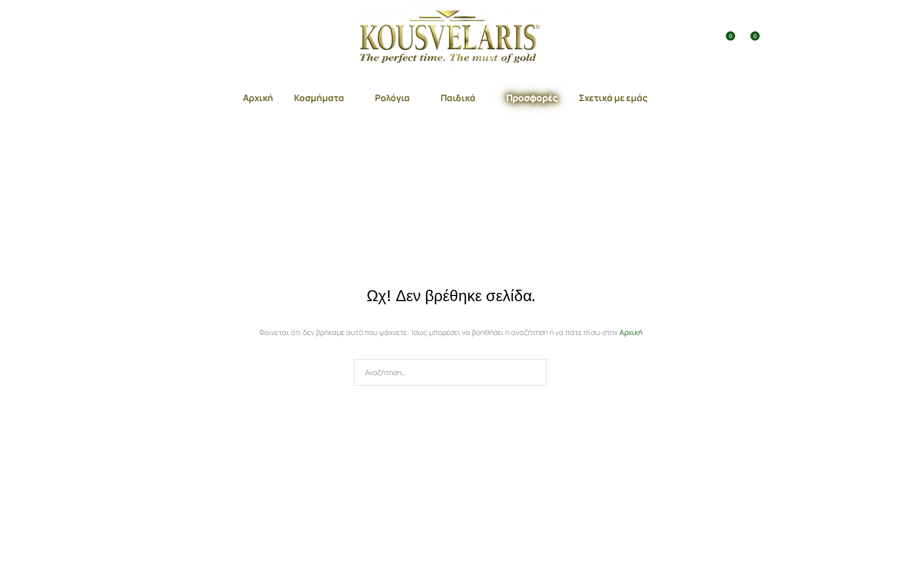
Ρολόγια (392, 98)
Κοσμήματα (319, 98)
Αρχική (258, 98)
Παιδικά (458, 98)
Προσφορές (532, 98)
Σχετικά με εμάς (613, 98)
